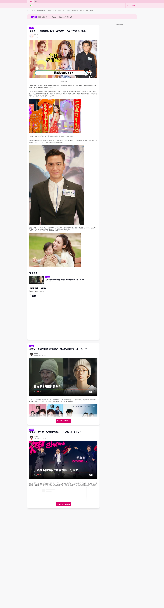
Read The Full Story (63, 421)
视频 (68, 10)
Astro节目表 (90, 10)
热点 (36, 1)
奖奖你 (82, 10)
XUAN (30, 1)
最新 (33, 10)
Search (128, 5)
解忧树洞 (75, 10)
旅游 (54, 10)
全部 (28, 10)
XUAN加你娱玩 (41, 10)
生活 (59, 10)
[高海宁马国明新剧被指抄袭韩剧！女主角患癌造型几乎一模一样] (36, 280)
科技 (64, 10)
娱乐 (49, 10)
